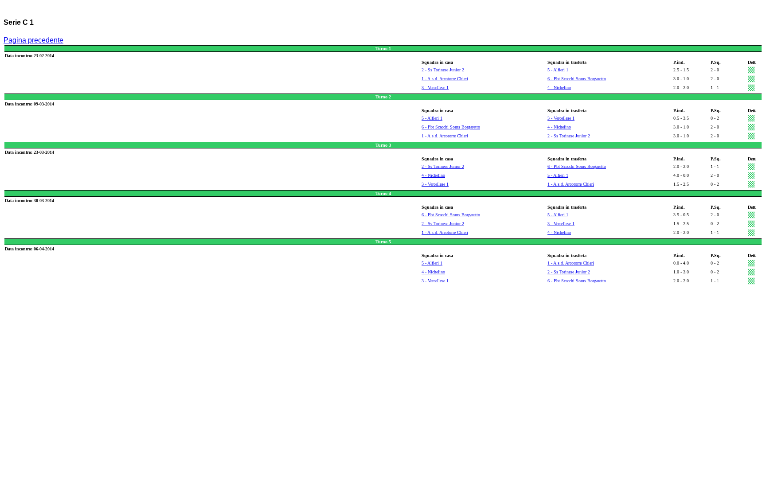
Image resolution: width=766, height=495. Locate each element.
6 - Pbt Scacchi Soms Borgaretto (576, 78)
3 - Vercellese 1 (435, 87)
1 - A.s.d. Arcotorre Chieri (445, 78)
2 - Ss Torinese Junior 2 (443, 69)
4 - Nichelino (559, 87)
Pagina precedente (33, 40)
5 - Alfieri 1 (557, 69)
